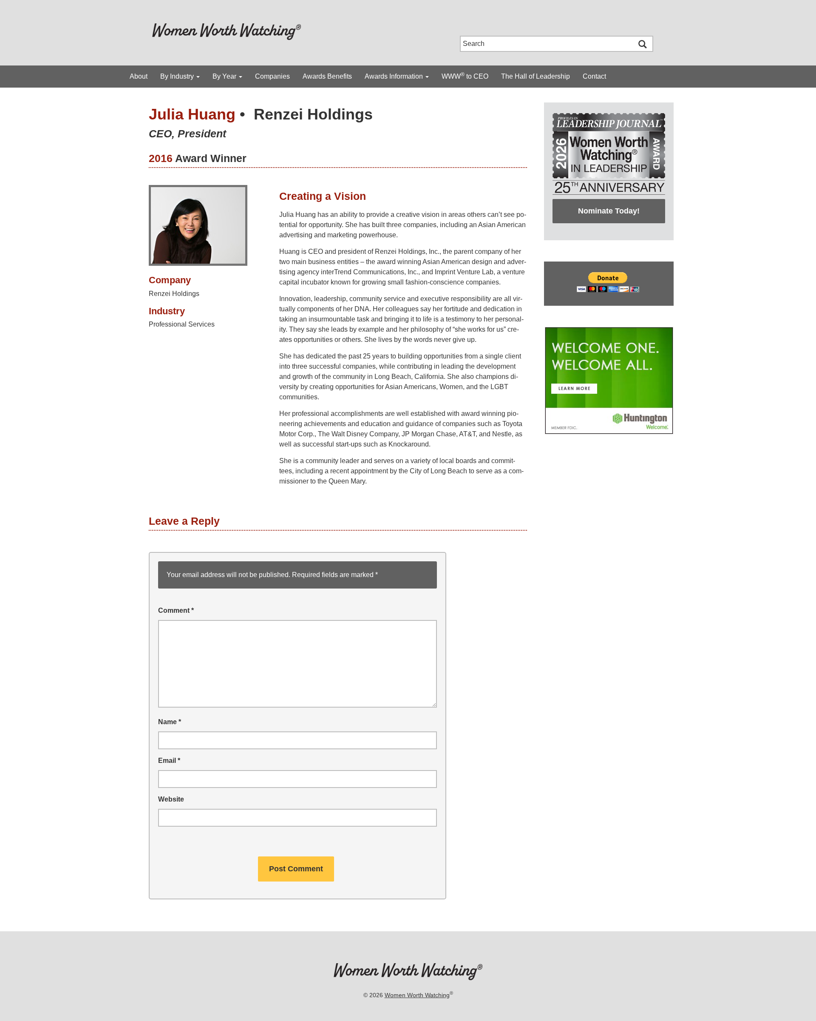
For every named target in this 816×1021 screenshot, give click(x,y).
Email (169, 760)
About (138, 76)
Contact (594, 76)
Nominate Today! (609, 211)
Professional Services (182, 324)
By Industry (178, 76)
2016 (161, 158)
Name (169, 721)
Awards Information (395, 76)
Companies (272, 76)
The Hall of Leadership (535, 76)
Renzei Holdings (313, 114)
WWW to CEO (465, 75)
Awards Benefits (327, 76)
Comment (176, 610)
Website (171, 799)
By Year (225, 76)
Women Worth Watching (417, 995)
